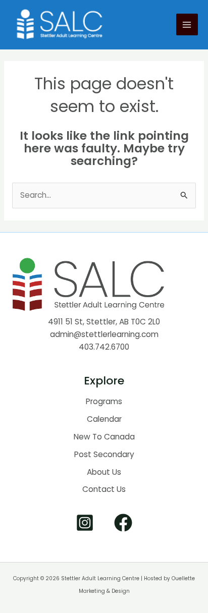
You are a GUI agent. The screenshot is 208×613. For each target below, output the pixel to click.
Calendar (104, 419)
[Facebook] (123, 523)
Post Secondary (104, 454)
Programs (104, 401)
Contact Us (104, 489)
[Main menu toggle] (187, 24)
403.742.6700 (104, 347)
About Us (104, 472)
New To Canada (104, 436)
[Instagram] (85, 523)
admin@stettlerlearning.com (104, 334)
